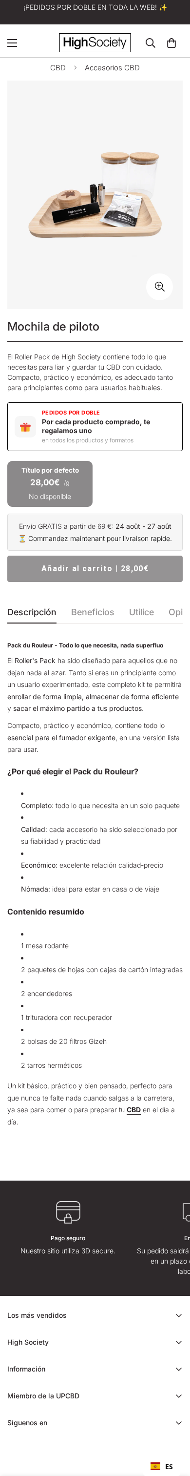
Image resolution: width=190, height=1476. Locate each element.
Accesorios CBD (112, 67)
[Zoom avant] (159, 286)
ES (169, 1466)
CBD (58, 67)
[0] (171, 43)
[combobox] (161, 1466)
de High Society (76, 357)
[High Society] (95, 42)
